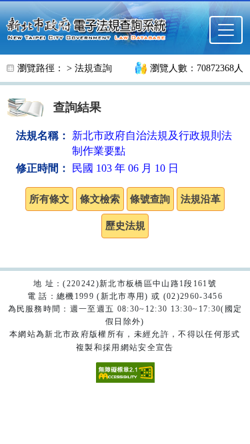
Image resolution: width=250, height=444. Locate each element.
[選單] (226, 30)
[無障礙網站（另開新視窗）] (125, 371)
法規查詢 (93, 68)
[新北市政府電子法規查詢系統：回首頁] (90, 27)
